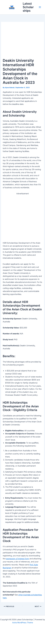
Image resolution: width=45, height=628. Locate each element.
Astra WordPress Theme (22, 622)
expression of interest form (17, 559)
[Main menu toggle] (39, 7)
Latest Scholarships (28, 7)
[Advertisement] (22, 41)
